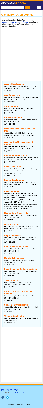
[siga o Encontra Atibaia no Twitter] (7, 398)
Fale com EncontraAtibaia (10, 391)
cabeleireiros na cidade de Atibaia (15, 22)
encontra (13, 3)
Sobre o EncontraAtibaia (9, 389)
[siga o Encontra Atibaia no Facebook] (2, 398)
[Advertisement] (21, 51)
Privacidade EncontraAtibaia (23, 404)
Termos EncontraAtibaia (7, 404)
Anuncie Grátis (28, 393)
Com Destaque (16, 393)
